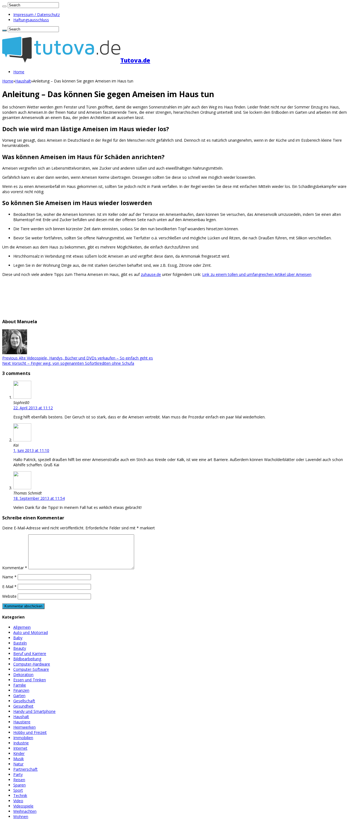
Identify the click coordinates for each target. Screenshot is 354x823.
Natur (18, 764)
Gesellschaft (24, 700)
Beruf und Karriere (29, 653)
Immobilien (23, 737)
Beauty (19, 648)
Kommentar (14, 567)
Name (9, 576)
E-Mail (9, 586)
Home (18, 71)
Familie (19, 685)
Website (9, 596)
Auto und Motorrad (30, 632)
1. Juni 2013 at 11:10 (31, 450)
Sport (18, 790)
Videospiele (23, 806)
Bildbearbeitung (27, 658)
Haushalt (23, 81)
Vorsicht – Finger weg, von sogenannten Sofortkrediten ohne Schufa (68, 363)
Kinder (19, 753)
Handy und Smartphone (34, 711)
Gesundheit (23, 706)
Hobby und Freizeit (30, 732)
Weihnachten (25, 811)
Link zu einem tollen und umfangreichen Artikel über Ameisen (256, 274)
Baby (17, 637)
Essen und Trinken (29, 679)
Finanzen (21, 690)
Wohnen (20, 816)
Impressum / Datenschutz (36, 14)
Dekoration (23, 674)
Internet (20, 748)
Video (18, 800)
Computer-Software (31, 669)
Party (18, 774)
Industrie (21, 743)
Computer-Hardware (31, 664)
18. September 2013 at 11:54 (39, 498)
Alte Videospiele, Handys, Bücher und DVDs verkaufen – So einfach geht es (77, 358)
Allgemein (22, 627)
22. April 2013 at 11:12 (33, 407)
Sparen (19, 785)
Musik (18, 758)
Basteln (20, 643)
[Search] (4, 6)
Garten (19, 695)
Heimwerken (24, 727)
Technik (20, 795)
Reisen (19, 779)
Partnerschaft (25, 769)
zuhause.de (151, 274)
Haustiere (21, 721)
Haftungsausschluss (31, 19)
